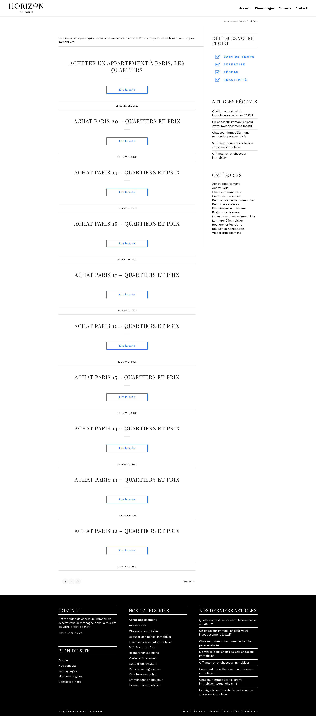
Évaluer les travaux (225, 212)
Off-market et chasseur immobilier (224, 662)
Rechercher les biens (227, 224)
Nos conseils (67, 665)
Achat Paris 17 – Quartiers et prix (127, 274)
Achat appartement (226, 183)
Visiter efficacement (226, 232)
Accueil (63, 660)
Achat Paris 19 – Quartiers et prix (127, 172)
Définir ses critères (225, 204)
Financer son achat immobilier (233, 216)
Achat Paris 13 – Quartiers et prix (127, 479)
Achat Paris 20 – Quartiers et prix (127, 121)
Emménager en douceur (229, 208)
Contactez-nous (69, 681)
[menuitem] (244, 8)
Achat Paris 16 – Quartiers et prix (127, 325)
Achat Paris (220, 188)
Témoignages (67, 671)
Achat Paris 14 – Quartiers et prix (127, 428)
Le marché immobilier (227, 220)
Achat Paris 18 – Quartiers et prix (127, 223)
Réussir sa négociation (228, 228)
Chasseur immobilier (226, 192)
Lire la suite (127, 89)
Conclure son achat (226, 196)
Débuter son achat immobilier (233, 200)
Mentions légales (70, 676)
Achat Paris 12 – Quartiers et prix (127, 530)
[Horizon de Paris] (26, 8)
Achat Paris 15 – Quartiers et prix (127, 377)
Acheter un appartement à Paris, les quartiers (127, 66)
